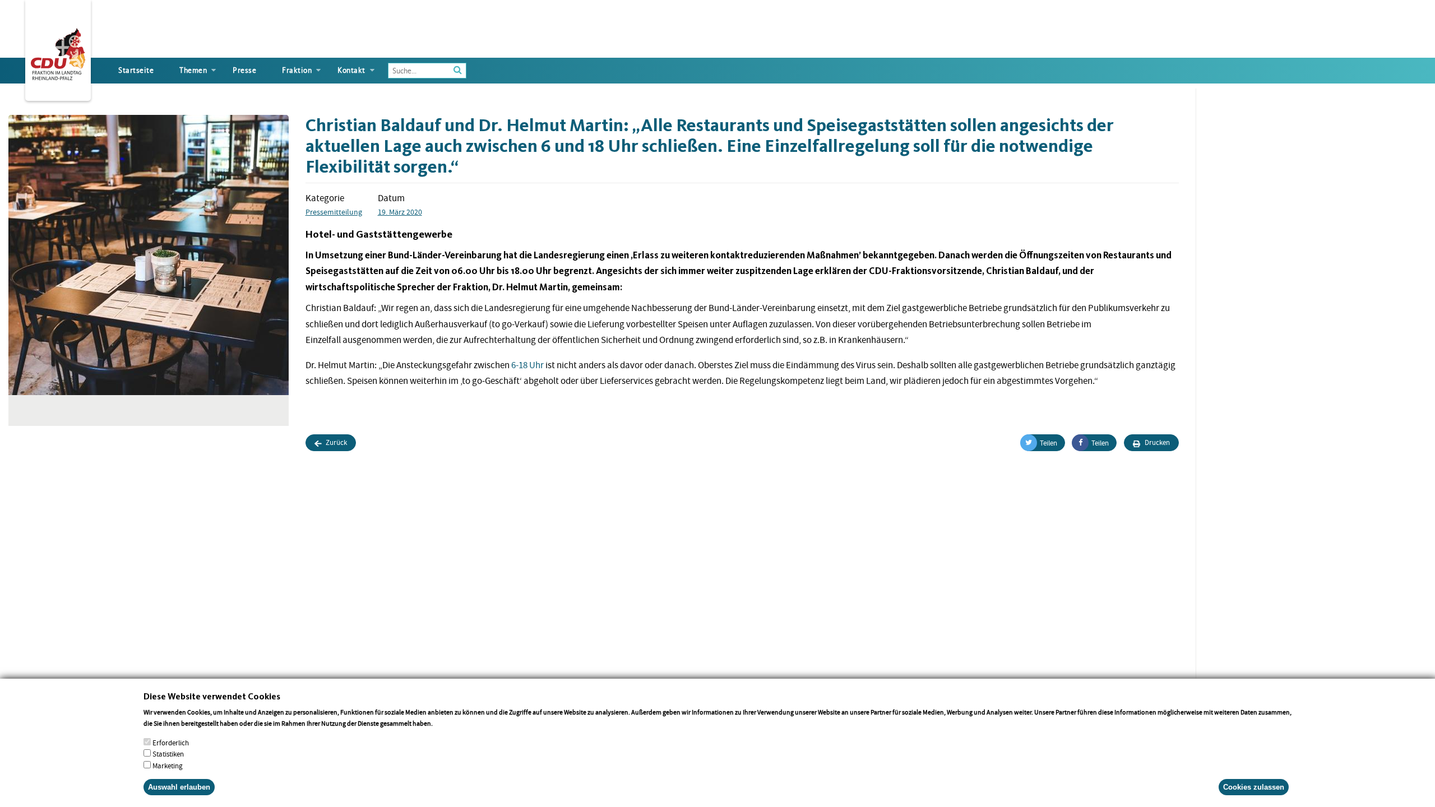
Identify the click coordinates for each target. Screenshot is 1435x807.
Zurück (335, 442)
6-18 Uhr (527, 365)
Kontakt (351, 70)
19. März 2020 (400, 212)
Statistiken (168, 754)
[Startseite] (58, 52)
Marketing (167, 766)
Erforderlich (170, 742)
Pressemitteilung (333, 212)
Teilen (1048, 443)
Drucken (1156, 442)
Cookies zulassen (1253, 787)
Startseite (136, 70)
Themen (193, 70)
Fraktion (297, 70)
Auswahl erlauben (179, 787)
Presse (244, 70)
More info (448, 723)
